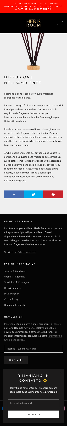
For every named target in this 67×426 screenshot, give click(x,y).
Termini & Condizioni (15, 271)
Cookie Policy (11, 299)
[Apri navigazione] (5, 23)
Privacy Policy (11, 293)
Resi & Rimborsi (12, 288)
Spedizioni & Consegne (16, 282)
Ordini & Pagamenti (14, 276)
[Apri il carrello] (62, 23)
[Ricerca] (56, 22)
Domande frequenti (14, 305)
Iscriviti (33, 414)
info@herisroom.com (25, 252)
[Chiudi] (60, 373)
